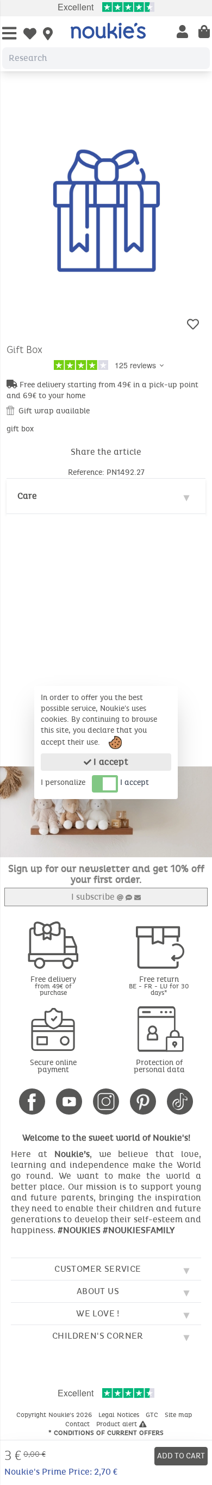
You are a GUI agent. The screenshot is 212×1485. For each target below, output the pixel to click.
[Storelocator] (48, 34)
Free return (159, 985)
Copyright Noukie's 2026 (55, 1415)
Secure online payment (53, 1066)
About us (98, 1291)
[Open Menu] (9, 34)
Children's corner (98, 1336)
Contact (78, 1424)
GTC (153, 1415)
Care (27, 496)
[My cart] (204, 32)
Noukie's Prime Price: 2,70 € (60, 1472)
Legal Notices (119, 1415)
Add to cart (181, 1456)
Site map (179, 1415)
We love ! (98, 1313)
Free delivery (53, 985)
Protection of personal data (159, 1066)
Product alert (117, 1424)
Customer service (97, 1269)
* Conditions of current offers (106, 1433)
